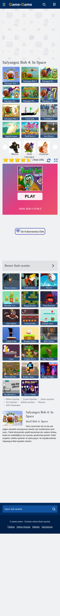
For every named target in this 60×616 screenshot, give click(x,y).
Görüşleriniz (47, 527)
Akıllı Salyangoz (13, 405)
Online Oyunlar (12, 399)
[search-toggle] (44, 4)
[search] (54, 509)
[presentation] (4, 147)
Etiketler (36, 527)
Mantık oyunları (27, 402)
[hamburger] (4, 4)
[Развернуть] (56, 160)
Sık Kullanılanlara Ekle (32, 231)
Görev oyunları (47, 399)
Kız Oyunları (11, 402)
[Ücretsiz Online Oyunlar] (20, 4)
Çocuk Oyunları (29, 399)
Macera (41, 402)
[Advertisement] (45, 34)
